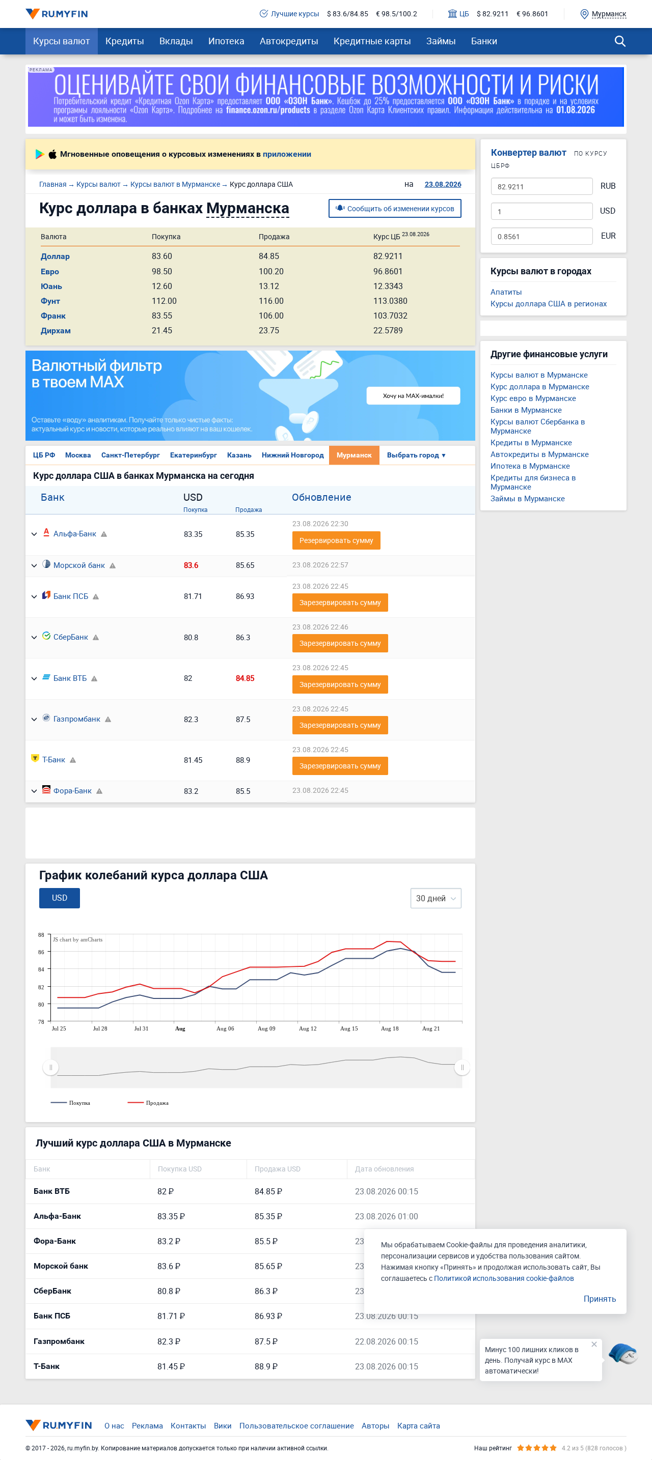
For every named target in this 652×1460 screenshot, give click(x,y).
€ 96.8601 (533, 14)
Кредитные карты (372, 41)
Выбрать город (417, 455)
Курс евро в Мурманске (533, 398)
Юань (51, 286)
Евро (50, 271)
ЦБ (464, 14)
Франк (53, 316)
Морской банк (79, 565)
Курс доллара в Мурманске (540, 386)
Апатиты (506, 291)
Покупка (195, 509)
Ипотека (226, 41)
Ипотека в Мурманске (530, 465)
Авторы (376, 1425)
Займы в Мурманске (528, 498)
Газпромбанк (76, 718)
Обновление (321, 497)
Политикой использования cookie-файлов (504, 1278)
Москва (78, 455)
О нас (114, 1425)
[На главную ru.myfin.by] (58, 1425)
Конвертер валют (528, 152)
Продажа (248, 509)
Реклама (147, 1425)
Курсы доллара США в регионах (549, 303)
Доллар (55, 256)
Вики (223, 1425)
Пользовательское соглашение (296, 1425)
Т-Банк (53, 759)
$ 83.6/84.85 (347, 14)
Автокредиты (289, 41)
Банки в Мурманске (526, 409)
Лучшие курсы (295, 14)
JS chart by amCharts (77, 939)
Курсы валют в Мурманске (539, 374)
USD (608, 211)
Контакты (188, 1425)
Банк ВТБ (70, 678)
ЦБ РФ (44, 455)
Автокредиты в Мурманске (540, 454)
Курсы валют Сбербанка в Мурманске (538, 426)
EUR (608, 236)
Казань (239, 455)
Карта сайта (418, 1425)
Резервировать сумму (336, 540)
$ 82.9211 (493, 14)
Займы (441, 41)
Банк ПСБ (70, 596)
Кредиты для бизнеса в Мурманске (533, 482)
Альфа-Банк (74, 533)
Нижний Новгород (293, 455)
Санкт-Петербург (130, 455)
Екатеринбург (193, 455)
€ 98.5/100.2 (396, 14)
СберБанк (70, 637)
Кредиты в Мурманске (531, 442)
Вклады (176, 41)
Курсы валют (61, 41)
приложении (287, 154)
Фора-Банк (72, 790)
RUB (608, 186)
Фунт (50, 301)
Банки (484, 41)
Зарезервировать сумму (340, 602)
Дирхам (56, 330)
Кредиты (124, 41)
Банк (53, 497)
